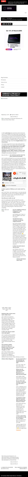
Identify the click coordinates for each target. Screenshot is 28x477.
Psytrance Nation (14, 114)
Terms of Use (4, 82)
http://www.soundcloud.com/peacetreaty (10, 458)
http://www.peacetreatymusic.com (9, 456)
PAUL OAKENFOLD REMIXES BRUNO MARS (21, 468)
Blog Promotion (4, 77)
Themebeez (19, 475)
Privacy (2, 84)
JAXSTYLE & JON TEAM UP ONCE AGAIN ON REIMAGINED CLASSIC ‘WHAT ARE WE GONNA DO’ (17, 2)
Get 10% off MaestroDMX (14, 31)
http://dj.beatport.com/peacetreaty (9, 459)
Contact (2, 87)
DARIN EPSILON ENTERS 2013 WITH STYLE (7, 468)
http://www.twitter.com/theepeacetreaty (10, 457)
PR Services (3, 79)
